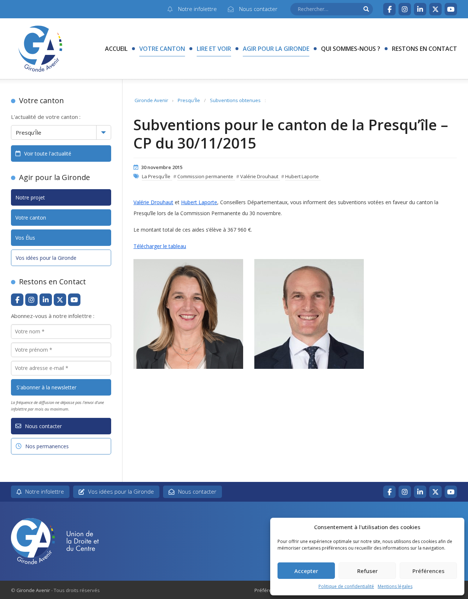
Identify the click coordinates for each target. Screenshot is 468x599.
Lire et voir (214, 49)
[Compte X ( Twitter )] (435, 9)
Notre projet (30, 197)
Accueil (116, 49)
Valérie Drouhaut (259, 176)
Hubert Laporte (302, 176)
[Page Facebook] (389, 9)
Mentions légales (395, 586)
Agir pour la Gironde (276, 49)
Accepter (306, 570)
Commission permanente (205, 176)
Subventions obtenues (235, 100)
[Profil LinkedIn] (420, 9)
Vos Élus (25, 237)
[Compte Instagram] (405, 9)
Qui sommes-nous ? (350, 49)
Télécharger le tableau (159, 246)
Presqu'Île (189, 100)
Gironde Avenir (151, 100)
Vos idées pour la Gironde (46, 257)
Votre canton (162, 49)
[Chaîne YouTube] (451, 9)
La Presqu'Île (156, 176)
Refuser (367, 570)
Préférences (428, 570)
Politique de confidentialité (346, 586)
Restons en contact (424, 49)
